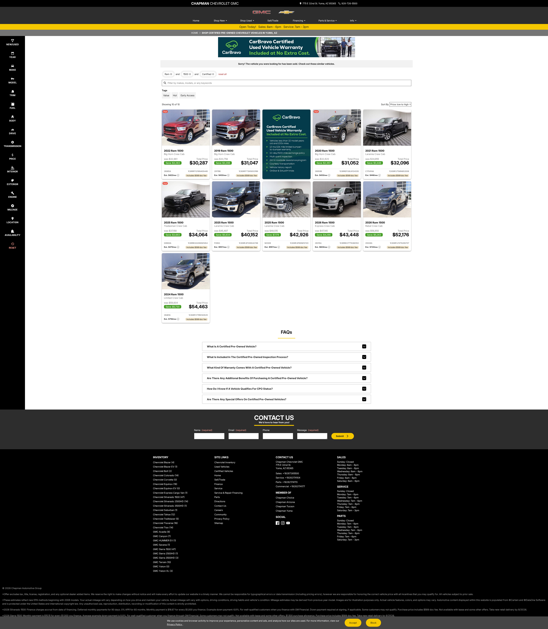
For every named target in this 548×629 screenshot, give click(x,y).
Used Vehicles (221, 466)
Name (203, 430)
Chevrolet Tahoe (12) (164, 514)
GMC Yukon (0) (161, 566)
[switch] (166, 95)
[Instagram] (282, 523)
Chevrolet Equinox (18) (165, 484)
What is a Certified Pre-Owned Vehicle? (231, 346)
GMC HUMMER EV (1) (164, 540)
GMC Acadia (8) (161, 531)
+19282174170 (290, 482)
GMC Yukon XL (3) (163, 570)
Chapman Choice (285, 497)
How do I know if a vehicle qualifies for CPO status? (240, 388)
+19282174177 (297, 486)
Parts (217, 497)
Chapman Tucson (285, 506)
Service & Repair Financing (228, 492)
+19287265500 (291, 473)
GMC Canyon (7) (162, 536)
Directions (219, 501)
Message (308, 430)
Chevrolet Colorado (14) (166, 475)
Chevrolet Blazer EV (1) (165, 466)
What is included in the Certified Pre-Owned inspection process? (247, 357)
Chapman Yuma (284, 510)
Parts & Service (327, 20)
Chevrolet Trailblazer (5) (166, 518)
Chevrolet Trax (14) (163, 527)
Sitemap (218, 523)
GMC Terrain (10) (162, 562)
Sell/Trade (272, 20)
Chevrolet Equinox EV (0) (166, 488)
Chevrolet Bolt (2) (162, 471)
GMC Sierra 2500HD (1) (165, 553)
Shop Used (246, 20)
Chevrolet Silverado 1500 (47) (169, 497)
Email (237, 430)
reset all (222, 74)
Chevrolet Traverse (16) (165, 523)
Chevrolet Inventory (224, 462)
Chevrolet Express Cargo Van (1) (170, 492)
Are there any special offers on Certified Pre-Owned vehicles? (246, 399)
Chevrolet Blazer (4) (163, 462)
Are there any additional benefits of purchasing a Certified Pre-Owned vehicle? (257, 378)
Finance (218, 484)
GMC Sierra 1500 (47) (164, 549)
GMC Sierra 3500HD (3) (166, 557)
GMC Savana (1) (161, 544)
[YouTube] (288, 523)
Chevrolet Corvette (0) (165, 479)
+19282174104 (292, 477)
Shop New (219, 20)
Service (218, 488)
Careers (218, 510)
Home (196, 20)
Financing (298, 20)
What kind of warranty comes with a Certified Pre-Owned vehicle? (249, 367)
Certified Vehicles (223, 471)
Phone (266, 430)
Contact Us (220, 505)
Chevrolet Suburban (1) (165, 510)
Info (352, 20)
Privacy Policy (221, 518)
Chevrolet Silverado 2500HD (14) (170, 501)
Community (220, 514)
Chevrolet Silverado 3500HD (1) (170, 505)
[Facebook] (277, 523)
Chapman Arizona (285, 502)
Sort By (385, 104)
